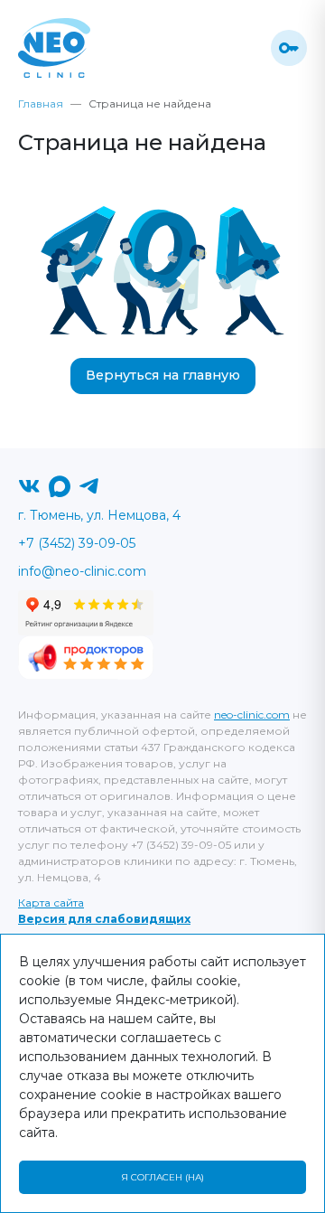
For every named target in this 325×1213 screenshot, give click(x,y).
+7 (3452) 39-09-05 (76, 543)
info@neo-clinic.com (82, 571)
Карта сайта (51, 902)
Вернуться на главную (163, 375)
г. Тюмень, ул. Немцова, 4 (99, 515)
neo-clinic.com (252, 714)
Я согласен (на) (162, 1177)
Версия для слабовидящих (104, 919)
